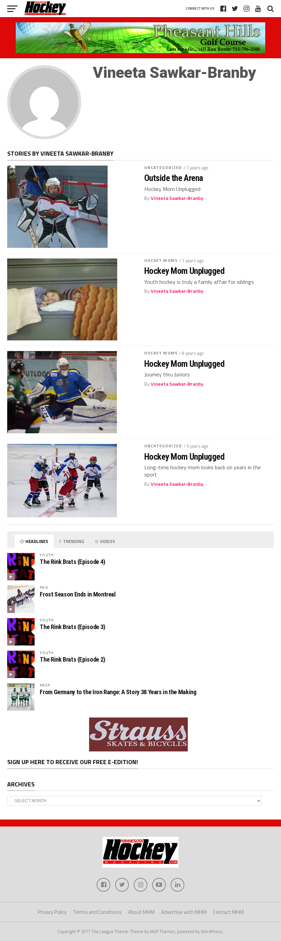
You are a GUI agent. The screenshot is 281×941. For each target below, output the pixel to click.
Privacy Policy (52, 912)
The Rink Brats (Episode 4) (72, 561)
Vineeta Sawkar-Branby (177, 198)
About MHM (141, 912)
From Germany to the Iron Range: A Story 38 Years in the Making (118, 692)
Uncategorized (163, 167)
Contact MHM (228, 912)
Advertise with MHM (184, 912)
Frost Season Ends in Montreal (77, 594)
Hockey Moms (161, 260)
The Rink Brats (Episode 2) (72, 659)
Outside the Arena (173, 178)
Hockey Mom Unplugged (184, 271)
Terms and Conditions (97, 912)
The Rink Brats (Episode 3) (72, 626)
